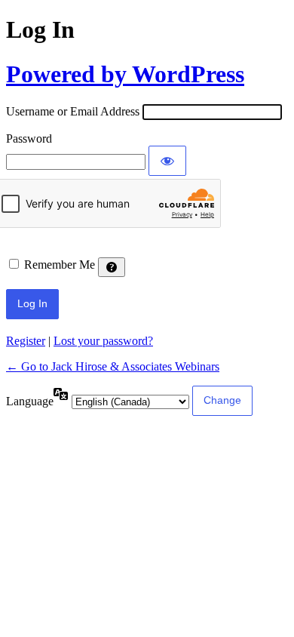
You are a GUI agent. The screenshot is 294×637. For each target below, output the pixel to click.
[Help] (111, 267)
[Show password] (167, 161)
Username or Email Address (72, 111)
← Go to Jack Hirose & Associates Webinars (112, 366)
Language (30, 401)
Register (25, 340)
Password (29, 138)
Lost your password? (103, 340)
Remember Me (59, 264)
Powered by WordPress (125, 74)
